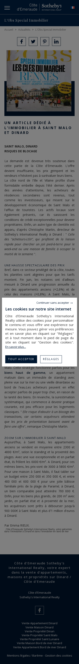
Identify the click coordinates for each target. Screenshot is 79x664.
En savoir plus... (15, 347)
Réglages (51, 359)
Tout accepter (21, 359)
